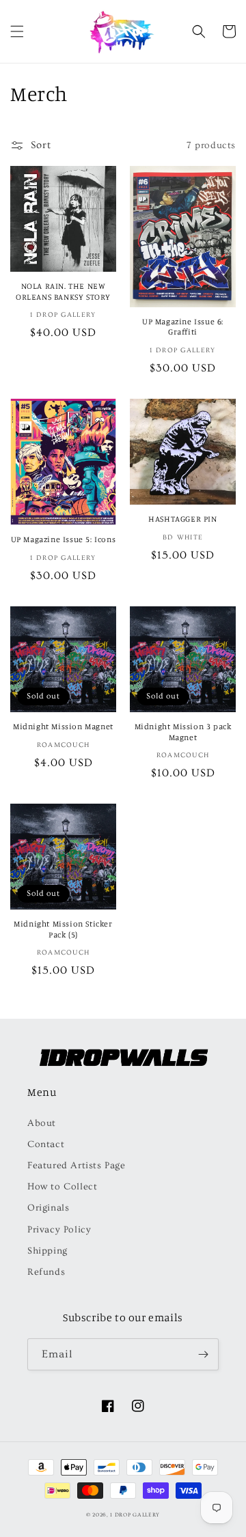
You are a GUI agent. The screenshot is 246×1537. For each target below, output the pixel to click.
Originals (48, 1207)
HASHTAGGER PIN (182, 518)
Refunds (46, 1272)
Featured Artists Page (76, 1165)
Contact (45, 1144)
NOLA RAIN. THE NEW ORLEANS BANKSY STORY (63, 291)
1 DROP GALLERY (135, 1515)
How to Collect (62, 1186)
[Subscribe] (203, 1354)
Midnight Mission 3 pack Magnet (183, 731)
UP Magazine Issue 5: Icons (63, 539)
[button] (17, 31)
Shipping (47, 1250)
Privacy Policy (59, 1229)
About (41, 1123)
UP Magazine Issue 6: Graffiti (182, 326)
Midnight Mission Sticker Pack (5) (63, 929)
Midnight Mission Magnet (63, 726)
